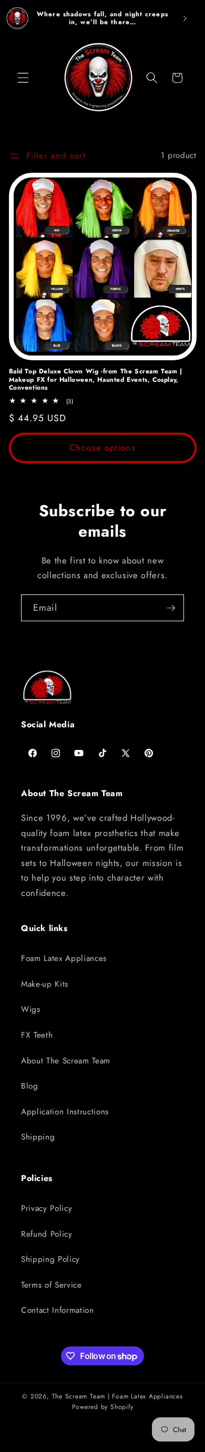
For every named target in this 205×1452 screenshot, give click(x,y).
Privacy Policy (46, 1208)
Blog (29, 1086)
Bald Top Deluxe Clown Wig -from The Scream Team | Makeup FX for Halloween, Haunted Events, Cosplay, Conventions (95, 380)
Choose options (102, 447)
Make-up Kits (44, 984)
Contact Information (57, 1310)
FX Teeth (37, 1035)
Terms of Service (51, 1285)
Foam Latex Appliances (64, 958)
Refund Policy (47, 1234)
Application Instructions (65, 1111)
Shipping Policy (50, 1259)
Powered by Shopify (103, 1407)
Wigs (30, 1009)
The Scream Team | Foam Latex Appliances (117, 1396)
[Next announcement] (185, 18)
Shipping (38, 1137)
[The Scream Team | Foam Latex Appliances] (17, 18)
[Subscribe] (170, 608)
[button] (23, 77)
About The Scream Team (65, 1061)
